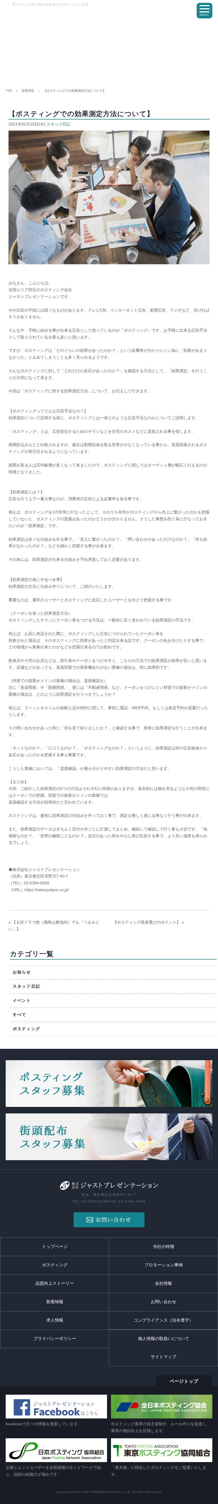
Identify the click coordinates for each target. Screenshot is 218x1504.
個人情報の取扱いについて (163, 1338)
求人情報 (54, 1320)
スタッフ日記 (58, 124)
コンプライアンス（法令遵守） (163, 1320)
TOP (9, 90)
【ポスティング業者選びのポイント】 (147, 922)
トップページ (55, 1246)
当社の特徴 (163, 1246)
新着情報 (28, 90)
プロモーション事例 (163, 1265)
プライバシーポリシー (54, 1338)
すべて (20, 1015)
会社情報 (163, 1283)
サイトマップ (163, 1356)
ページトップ (184, 1381)
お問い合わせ (163, 1302)
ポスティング (26, 1029)
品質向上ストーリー (54, 1283)
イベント (22, 1000)
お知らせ (22, 972)
